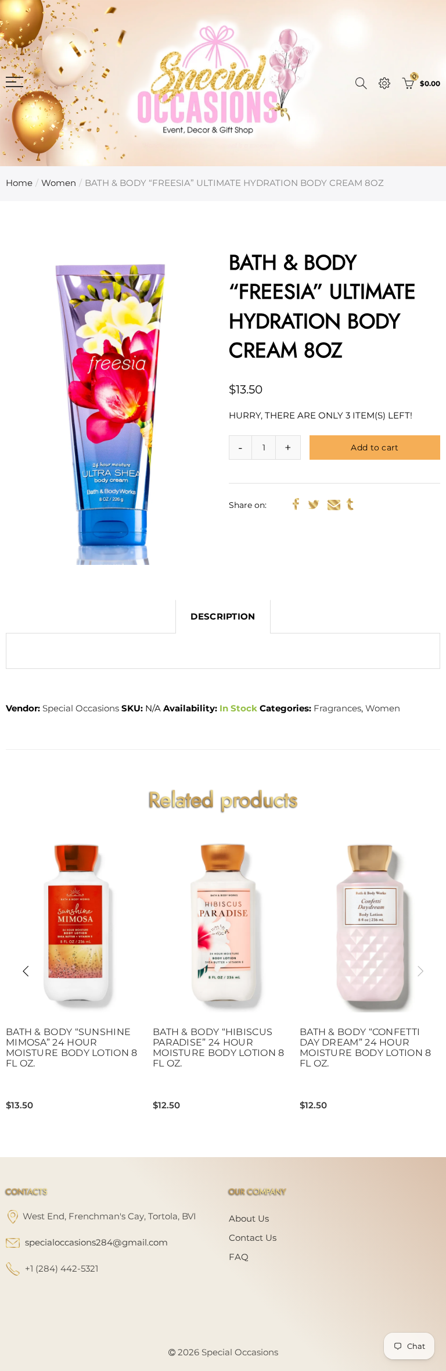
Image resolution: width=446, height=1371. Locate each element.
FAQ (239, 1257)
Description (222, 616)
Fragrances (337, 708)
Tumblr (350, 504)
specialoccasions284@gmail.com (96, 1242)
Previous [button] (26, 971)
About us (249, 1219)
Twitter (313, 504)
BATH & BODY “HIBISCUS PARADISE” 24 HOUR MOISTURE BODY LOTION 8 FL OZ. (219, 1048)
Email (334, 504)
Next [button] (420, 971)
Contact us (252, 1238)
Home (19, 183)
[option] (111, 406)
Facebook (296, 504)
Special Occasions (80, 708)
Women (58, 183)
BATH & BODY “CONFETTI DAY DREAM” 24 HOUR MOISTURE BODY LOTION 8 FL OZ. (365, 1048)
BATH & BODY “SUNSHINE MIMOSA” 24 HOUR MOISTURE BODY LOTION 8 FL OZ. (72, 1048)
